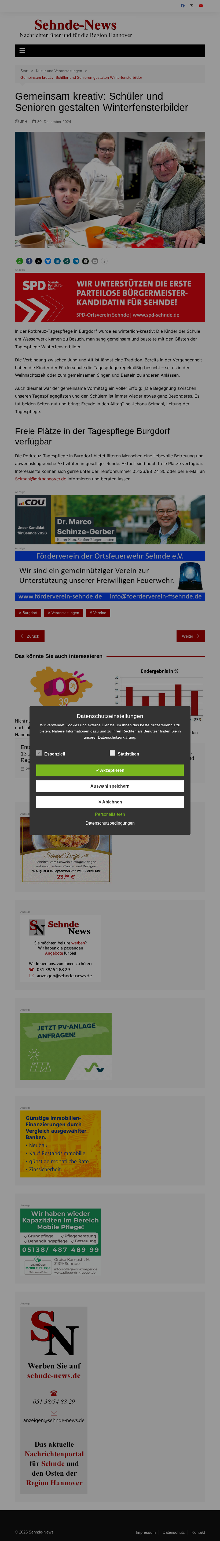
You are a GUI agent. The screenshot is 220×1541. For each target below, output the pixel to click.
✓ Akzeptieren (110, 770)
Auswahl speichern (110, 786)
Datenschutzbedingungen (110, 823)
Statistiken (128, 754)
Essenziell (54, 754)
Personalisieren (110, 814)
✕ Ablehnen (110, 802)
